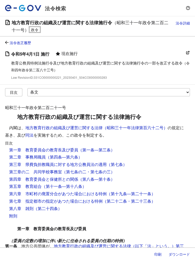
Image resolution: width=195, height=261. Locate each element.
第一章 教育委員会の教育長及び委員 (43, 150)
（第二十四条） (48, 208)
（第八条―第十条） (96, 179)
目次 (14, 92)
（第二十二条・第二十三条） (129, 201)
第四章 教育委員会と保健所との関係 (43, 179)
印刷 (157, 254)
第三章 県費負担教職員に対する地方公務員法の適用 (58, 164)
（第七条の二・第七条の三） (88, 172)
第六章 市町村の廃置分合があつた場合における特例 (58, 194)
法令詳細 (183, 22)
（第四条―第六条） (64, 157)
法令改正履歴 (20, 42)
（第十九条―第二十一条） (131, 194)
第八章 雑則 (21, 208)
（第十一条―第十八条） (64, 186)
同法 (29, 135)
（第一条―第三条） (96, 150)
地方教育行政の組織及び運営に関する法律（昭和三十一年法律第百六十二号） (96, 127)
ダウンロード (179, 254)
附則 (13, 216)
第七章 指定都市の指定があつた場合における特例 (56, 201)
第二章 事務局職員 (27, 157)
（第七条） (117, 164)
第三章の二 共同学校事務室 (35, 172)
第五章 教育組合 (25, 186)
